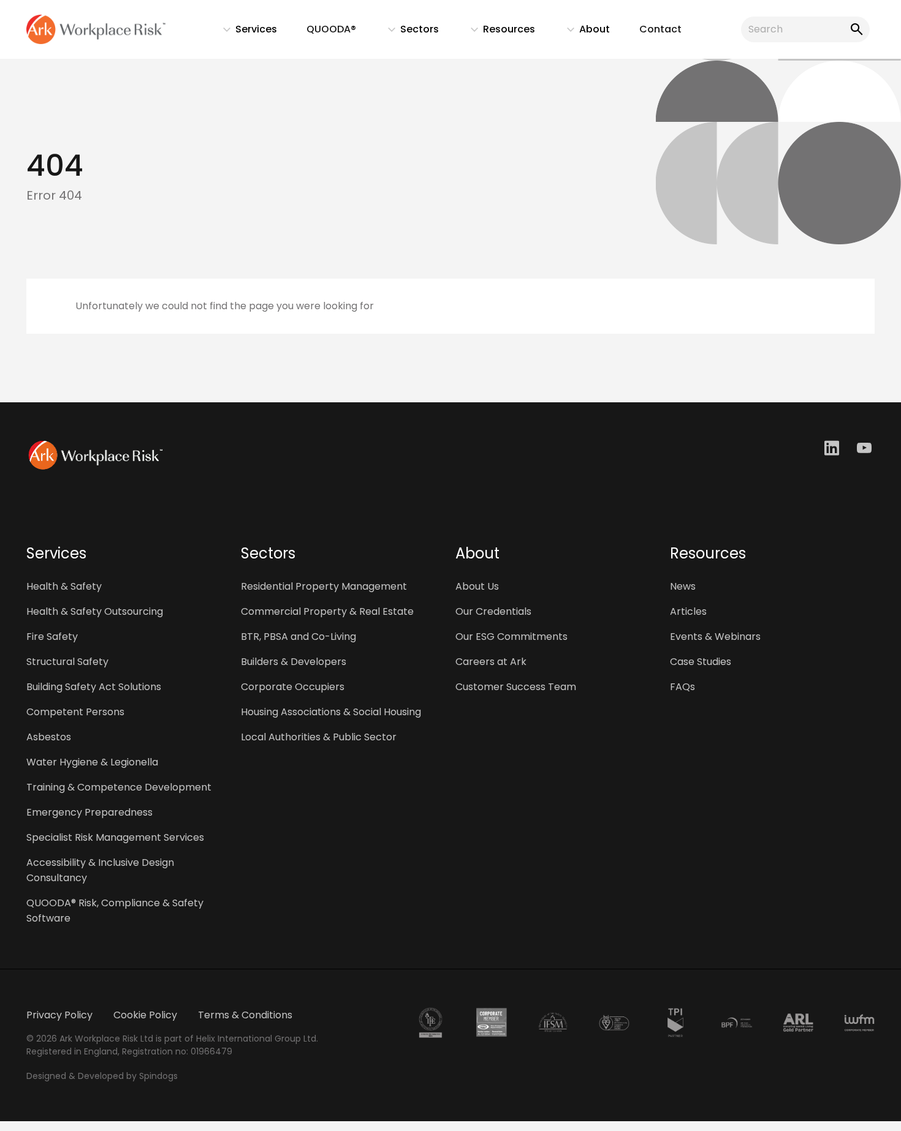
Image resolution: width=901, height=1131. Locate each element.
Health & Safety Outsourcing (94, 611)
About (582, 32)
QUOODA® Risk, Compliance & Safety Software (114, 910)
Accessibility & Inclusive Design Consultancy (100, 870)
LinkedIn (833, 448)
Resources (496, 32)
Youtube (866, 448)
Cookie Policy (145, 1015)
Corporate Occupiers (292, 687)
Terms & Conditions (245, 1015)
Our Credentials (493, 611)
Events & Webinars (715, 636)
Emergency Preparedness (89, 812)
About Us (477, 586)
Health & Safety (64, 586)
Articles (688, 611)
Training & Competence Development (118, 787)
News (683, 586)
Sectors (407, 32)
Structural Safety (67, 662)
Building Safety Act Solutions (93, 687)
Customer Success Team (515, 687)
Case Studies (700, 662)
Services (244, 32)
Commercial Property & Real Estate (327, 611)
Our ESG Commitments (511, 636)
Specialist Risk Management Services (115, 837)
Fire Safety (52, 636)
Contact (660, 29)
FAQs (682, 687)
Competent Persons (75, 712)
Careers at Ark (491, 662)
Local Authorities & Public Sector (319, 737)
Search (854, 29)
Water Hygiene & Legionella (92, 762)
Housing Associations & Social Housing (331, 712)
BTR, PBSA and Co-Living (298, 636)
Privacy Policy (59, 1015)
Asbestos (48, 737)
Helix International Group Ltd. (257, 1038)
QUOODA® (331, 29)
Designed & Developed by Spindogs (102, 1076)
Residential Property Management (324, 586)
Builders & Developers (293, 662)
